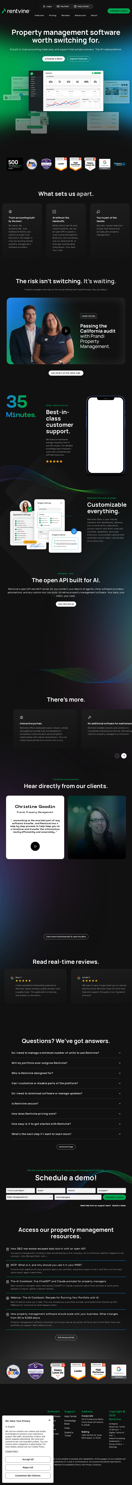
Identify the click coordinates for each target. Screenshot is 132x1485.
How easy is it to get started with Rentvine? (41, 1124)
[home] (16, 11)
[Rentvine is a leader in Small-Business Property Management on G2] (76, 164)
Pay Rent (64, 6)
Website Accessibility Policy (67, 1464)
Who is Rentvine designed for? (32, 1073)
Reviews (65, 15)
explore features (78, 58)
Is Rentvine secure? (25, 1103)
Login (49, 6)
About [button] (94, 15)
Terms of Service (117, 1428)
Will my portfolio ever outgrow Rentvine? (39, 1063)
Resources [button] (80, 15)
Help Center (70, 1416)
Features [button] (39, 15)
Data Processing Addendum (117, 1440)
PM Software (54, 1416)
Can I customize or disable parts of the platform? (45, 1083)
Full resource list (66, 1337)
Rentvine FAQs (66, 1146)
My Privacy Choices (91, 1464)
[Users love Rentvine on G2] (90, 164)
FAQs (67, 1428)
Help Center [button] (83, 6)
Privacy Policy (115, 1444)
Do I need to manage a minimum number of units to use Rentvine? (55, 1052)
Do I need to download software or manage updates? (47, 1093)
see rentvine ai (66, 604)
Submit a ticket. (119, 1206)
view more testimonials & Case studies (66, 936)
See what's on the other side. (66, 373)
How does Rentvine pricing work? (34, 1113)
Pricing (52, 15)
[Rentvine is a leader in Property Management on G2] (61, 164)
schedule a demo (53, 58)
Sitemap (113, 1447)
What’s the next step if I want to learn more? (41, 1134)
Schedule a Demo (119, 10)
